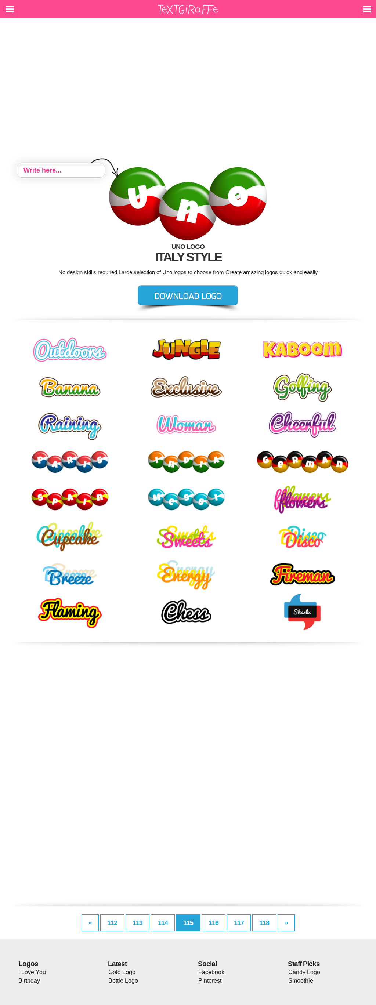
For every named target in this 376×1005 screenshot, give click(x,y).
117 (239, 922)
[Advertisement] (188, 91)
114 (163, 922)
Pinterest (209, 980)
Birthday (29, 980)
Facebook (211, 972)
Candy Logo (304, 972)
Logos (28, 964)
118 (264, 922)
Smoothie (300, 980)
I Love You (32, 972)
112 (112, 922)
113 (137, 922)
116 (213, 922)
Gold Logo (121, 972)
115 (188, 922)
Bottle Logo (123, 980)
